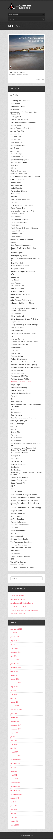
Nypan (13, 409)
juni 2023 (13, 633)
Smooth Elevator (17, 516)
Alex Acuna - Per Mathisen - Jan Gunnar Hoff (23, 113)
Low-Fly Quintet (16, 347)
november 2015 (15, 786)
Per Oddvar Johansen (19, 453)
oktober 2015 (15, 790)
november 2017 (15, 729)
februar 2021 (14, 660)
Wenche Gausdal (17, 565)
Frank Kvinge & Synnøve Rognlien (24, 228)
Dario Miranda (16, 188)
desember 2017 (15, 725)
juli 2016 (13, 767)
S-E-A (12, 486)
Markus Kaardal (16, 370)
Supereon (14, 527)
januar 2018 (14, 721)
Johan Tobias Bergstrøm (20, 294)
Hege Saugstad (16, 263)
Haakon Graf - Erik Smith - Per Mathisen (23, 249)
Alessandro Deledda (18, 106)
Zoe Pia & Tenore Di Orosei (19, 607)
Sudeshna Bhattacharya (19, 525)
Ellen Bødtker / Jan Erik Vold (22, 211)
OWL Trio (14, 429)
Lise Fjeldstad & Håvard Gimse (23, 333)
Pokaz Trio (14, 458)
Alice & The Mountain (19, 119)
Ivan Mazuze (15, 283)
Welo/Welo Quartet (18, 562)
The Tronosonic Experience (21, 542)
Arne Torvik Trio (16, 142)
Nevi (12, 399)
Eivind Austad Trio (17, 208)
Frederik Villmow (17, 231)
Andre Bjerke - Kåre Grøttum (22, 128)
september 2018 (16, 710)
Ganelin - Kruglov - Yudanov (22, 239)
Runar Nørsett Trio (18, 483)
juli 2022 (13, 644)
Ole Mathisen (15, 412)
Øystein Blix (15, 432)
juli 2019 (13, 690)
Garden (13, 242)
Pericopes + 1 (16, 455)
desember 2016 (15, 756)
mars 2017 (14, 752)
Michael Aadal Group (18, 387)
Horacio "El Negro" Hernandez (22, 271)
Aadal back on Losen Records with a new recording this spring (24, 612)
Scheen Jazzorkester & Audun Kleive (25, 497)
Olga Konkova (16, 415)
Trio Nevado (15, 553)
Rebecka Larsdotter (18, 464)
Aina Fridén (15, 103)
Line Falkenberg (16, 330)
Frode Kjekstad (16, 236)
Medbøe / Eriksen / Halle (18, 75)
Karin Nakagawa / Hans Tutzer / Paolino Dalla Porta (23, 309)
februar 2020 (14, 679)
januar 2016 (14, 779)
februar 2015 (14, 821)
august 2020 (14, 671)
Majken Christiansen (18, 359)
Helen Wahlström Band (19, 266)
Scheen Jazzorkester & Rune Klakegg (25, 508)
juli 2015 (13, 802)
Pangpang (14, 435)
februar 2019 (14, 702)
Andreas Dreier (16, 134)
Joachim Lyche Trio (18, 291)
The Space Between (17, 72)
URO (12, 559)
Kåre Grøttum (15, 306)
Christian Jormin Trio (18, 174)
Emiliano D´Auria (17, 214)
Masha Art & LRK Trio (19, 376)
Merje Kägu (15, 384)
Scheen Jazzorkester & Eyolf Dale (24, 500)
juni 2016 (13, 771)
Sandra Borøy (16, 492)
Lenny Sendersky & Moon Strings (24, 325)
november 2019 (15, 683)
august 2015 (14, 798)
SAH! (12, 489)
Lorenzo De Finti (17, 339)
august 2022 (14, 641)
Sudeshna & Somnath (17, 599)
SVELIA (13, 533)
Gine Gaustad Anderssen (20, 245)
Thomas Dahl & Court (19, 545)
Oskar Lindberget (17, 423)
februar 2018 (14, 717)
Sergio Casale (16, 510)
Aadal (12, 98)
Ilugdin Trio (14, 277)
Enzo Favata (15, 216)
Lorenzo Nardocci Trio (19, 344)
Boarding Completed (18, 162)
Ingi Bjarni (14, 280)
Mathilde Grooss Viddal (19, 379)
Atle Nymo (14, 148)
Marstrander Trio (17, 373)
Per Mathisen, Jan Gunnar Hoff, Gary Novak (25, 444)
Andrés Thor (15, 139)
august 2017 (14, 733)
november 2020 (15, 667)
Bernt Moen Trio (17, 156)
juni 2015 (13, 806)
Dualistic (13, 197)
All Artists (14, 95)
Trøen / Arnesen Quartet (20, 556)
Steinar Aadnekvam (18, 522)
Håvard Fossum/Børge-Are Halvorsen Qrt (25, 259)
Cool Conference (17, 179)
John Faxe (14, 297)
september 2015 (16, 794)
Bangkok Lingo (16, 154)
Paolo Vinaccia (16, 438)
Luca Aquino (15, 353)
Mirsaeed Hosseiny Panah (20, 393)
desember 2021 (15, 652)
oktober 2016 (15, 763)
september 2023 (16, 629)
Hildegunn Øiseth (17, 269)
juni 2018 (13, 713)
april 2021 (13, 656)
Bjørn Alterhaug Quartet (19, 159)
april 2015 (13, 813)
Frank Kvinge (15, 225)
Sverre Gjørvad (16, 536)
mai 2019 (13, 694)
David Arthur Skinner (18, 191)
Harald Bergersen (17, 253)
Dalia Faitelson (16, 185)
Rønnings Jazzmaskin (19, 477)
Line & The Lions (17, 327)
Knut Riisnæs (15, 313)
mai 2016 (13, 775)
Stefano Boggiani (17, 519)
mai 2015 (13, 810)
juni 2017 (13, 740)
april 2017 (13, 748)
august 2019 (14, 687)
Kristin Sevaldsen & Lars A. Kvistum (24, 319)
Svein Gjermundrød (18, 530)
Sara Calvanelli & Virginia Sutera (23, 494)
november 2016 (15, 760)
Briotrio (13, 168)
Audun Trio (14, 151)
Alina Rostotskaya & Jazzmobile (23, 122)
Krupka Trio (15, 322)
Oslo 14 (13, 426)
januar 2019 (14, 706)
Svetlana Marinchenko (19, 539)
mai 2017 (13, 744)
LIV (11, 336)
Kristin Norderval (17, 316)
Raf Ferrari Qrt (16, 461)
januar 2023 (14, 637)
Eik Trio (13, 202)
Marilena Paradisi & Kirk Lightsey (23, 365)
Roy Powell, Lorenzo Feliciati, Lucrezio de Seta (26, 473)
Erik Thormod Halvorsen (20, 219)
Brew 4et (14, 165)
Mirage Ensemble (17, 390)
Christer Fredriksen (18, 171)
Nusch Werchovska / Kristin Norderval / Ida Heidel (26, 405)
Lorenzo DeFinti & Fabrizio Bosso (24, 342)
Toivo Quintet (15, 550)
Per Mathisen (15, 440)
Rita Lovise (14, 467)
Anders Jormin (16, 125)
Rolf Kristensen (16, 470)
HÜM (12, 274)
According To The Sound (20, 100)
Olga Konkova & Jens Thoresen (23, 418)
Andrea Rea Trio (17, 131)
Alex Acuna (14, 109)
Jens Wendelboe (17, 288)
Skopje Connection (17, 513)
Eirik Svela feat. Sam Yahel (21, 205)
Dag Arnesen (15, 182)
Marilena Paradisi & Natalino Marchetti (25, 367)
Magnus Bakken (16, 356)
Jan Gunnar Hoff (17, 286)
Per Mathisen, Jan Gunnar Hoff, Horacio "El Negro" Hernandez (23, 449)
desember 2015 (15, 783)
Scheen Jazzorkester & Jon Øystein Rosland (24, 504)
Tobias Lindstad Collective (20, 548)
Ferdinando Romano (18, 222)
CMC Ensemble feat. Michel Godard (25, 176)
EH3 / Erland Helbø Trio (20, 199)
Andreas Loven (16, 137)
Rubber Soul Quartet (18, 480)
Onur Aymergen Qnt (18, 421)
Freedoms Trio (16, 234)
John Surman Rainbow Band (22, 300)
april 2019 (13, 698)
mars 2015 (14, 817)
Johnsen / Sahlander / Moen (22, 303)
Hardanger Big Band (18, 255)
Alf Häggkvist (15, 117)
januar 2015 (14, 825)
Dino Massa (15, 194)
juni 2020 (13, 675)
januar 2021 (14, 664)
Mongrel (13, 396)
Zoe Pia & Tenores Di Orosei (22, 568)
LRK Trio (14, 350)
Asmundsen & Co (17, 145)
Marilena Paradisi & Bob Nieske (23, 362)
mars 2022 (14, 648)
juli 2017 (13, 737)
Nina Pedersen (16, 402)
